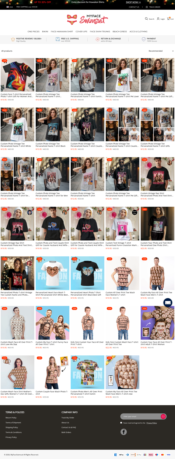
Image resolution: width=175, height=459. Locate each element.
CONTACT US (134, 7)
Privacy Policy (11, 437)
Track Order (154, 7)
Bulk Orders (66, 432)
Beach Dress (120, 31)
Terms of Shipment (13, 422)
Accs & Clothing (139, 31)
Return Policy (11, 417)
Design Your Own (17, 104)
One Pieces (34, 31)
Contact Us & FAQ (69, 427)
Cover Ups (81, 31)
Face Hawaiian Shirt (62, 31)
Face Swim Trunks (100, 31)
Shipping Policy (12, 427)
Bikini (45, 31)
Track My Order (68, 417)
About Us (65, 422)
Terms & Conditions (14, 432)
